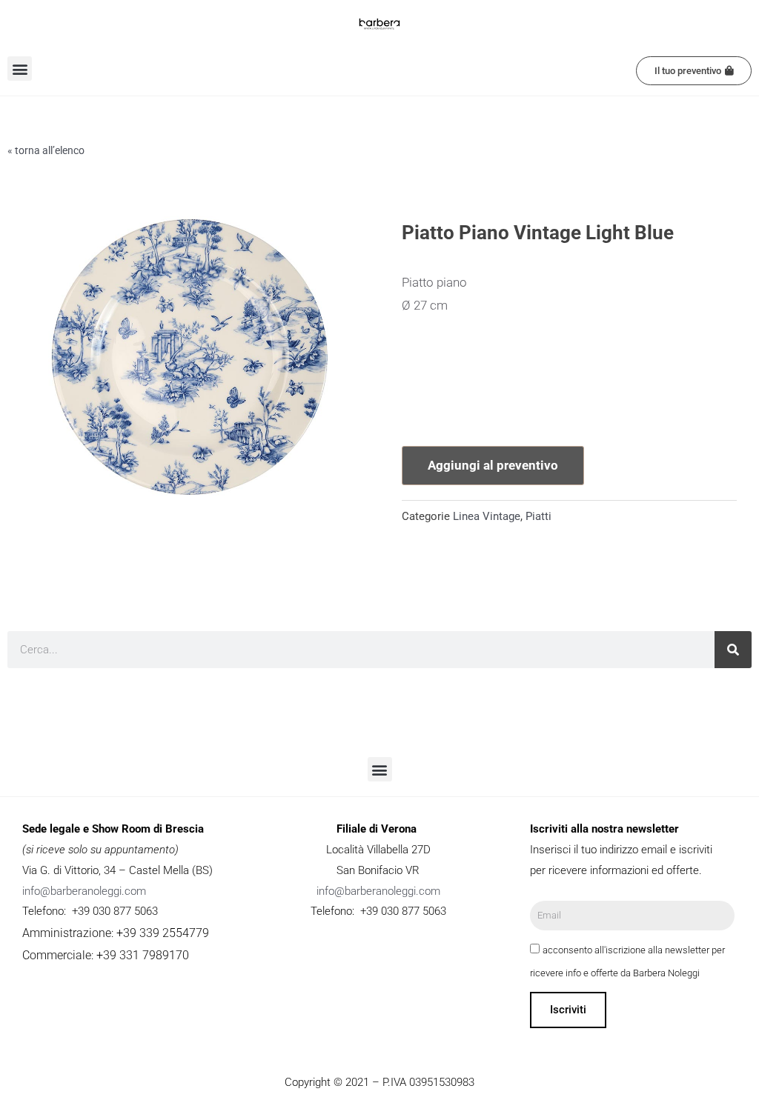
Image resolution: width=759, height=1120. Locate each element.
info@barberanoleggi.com (84, 891)
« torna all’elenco (45, 150)
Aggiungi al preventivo (493, 465)
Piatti (538, 516)
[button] (19, 68)
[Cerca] (733, 649)
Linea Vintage (486, 516)
